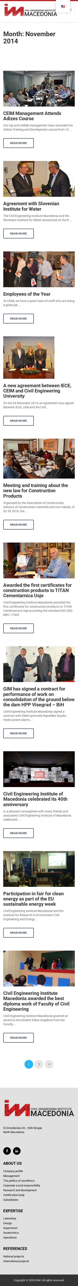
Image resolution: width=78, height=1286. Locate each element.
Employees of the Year (26, 294)
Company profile (13, 1171)
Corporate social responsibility (21, 1185)
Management (11, 1176)
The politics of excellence (19, 1180)
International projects (16, 1261)
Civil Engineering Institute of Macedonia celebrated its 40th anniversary (35, 799)
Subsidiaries (10, 1199)
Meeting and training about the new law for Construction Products (35, 491)
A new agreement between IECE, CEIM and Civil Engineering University (37, 391)
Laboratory (9, 1218)
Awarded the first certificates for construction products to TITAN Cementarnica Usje (37, 590)
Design (7, 1223)
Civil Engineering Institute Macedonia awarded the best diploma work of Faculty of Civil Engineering (36, 1001)
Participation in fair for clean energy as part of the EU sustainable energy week (33, 899)
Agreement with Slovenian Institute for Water (31, 206)
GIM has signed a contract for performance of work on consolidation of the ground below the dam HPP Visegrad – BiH (39, 696)
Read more (18, 143)
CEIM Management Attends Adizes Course (32, 116)
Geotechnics (11, 1232)
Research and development (20, 1190)
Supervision (10, 1228)
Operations (10, 1237)
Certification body (13, 1195)
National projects (13, 1256)
